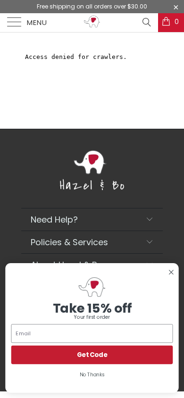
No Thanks (92, 375)
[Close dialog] (171, 272)
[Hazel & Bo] (92, 22)
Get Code (92, 354)
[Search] (146, 22)
